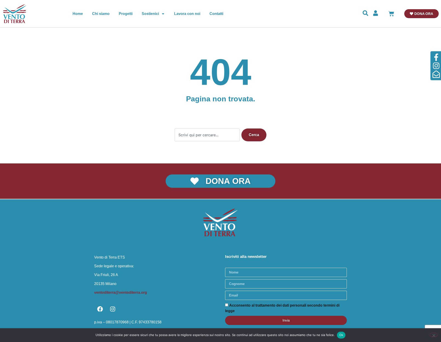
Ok (341, 335)
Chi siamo (101, 14)
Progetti (126, 14)
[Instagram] (112, 309)
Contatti (216, 14)
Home (78, 14)
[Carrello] (391, 13)
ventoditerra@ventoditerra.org (120, 292)
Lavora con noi (187, 14)
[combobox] (207, 134)
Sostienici (150, 14)
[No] (434, 335)
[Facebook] (100, 309)
